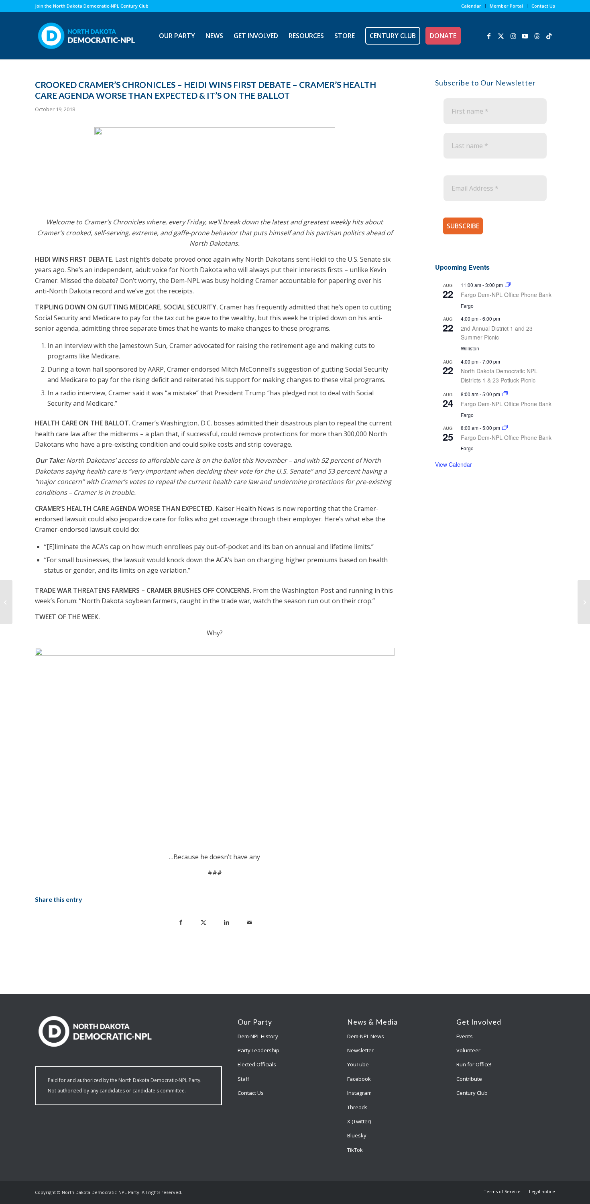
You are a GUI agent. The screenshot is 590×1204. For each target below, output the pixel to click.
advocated (208, 345)
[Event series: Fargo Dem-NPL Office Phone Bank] (508, 284)
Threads (357, 1107)
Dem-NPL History (258, 1036)
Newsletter (360, 1050)
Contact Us (543, 6)
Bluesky (356, 1135)
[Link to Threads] (537, 35)
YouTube (358, 1064)
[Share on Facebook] (181, 922)
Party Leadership (258, 1050)
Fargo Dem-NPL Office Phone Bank (506, 295)
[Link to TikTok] (549, 35)
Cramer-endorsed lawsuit (73, 529)
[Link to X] (501, 35)
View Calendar (453, 464)
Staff (243, 1078)
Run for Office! (473, 1064)
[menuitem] (471, 6)
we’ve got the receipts (160, 291)
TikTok (355, 1149)
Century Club (472, 1092)
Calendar (471, 6)
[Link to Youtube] (525, 35)
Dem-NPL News (365, 1036)
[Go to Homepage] (86, 35)
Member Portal (506, 6)
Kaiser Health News (245, 508)
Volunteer (468, 1050)
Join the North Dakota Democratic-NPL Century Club (92, 6)
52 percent (337, 460)
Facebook (359, 1078)
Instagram (359, 1092)
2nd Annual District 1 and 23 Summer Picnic (497, 333)
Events (464, 1036)
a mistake (181, 392)
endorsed (205, 369)
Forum (66, 600)
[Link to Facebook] (489, 35)
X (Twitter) (359, 1121)
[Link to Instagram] (513, 35)
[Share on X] (204, 922)
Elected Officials (257, 1064)
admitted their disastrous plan (281, 423)
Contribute (469, 1078)
